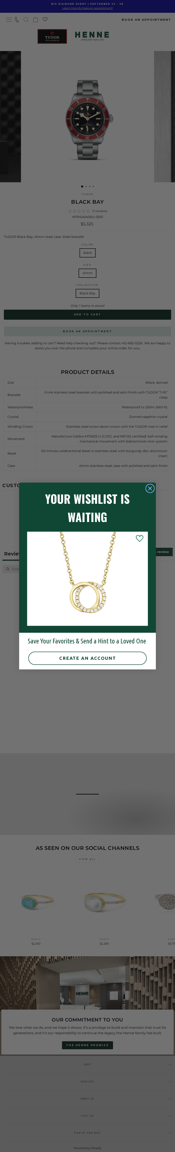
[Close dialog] (150, 488)
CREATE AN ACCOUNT (87, 658)
